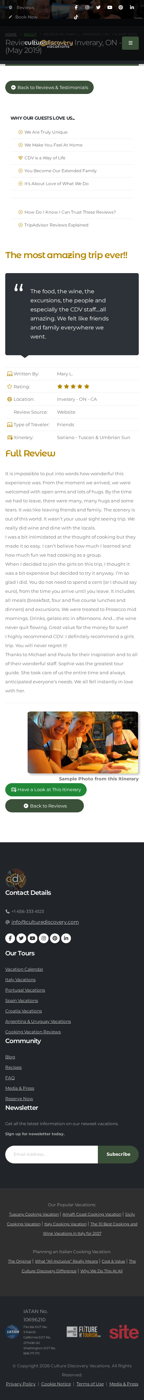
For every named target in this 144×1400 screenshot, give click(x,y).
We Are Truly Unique (45, 132)
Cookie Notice (56, 1384)
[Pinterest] (121, 8)
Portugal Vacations (25, 990)
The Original (19, 1261)
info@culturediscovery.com (45, 922)
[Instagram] (87, 8)
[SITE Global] (124, 1332)
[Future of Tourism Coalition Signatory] (83, 1332)
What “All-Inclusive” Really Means (66, 1261)
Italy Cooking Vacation (65, 1224)
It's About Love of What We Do (56, 183)
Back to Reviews (53, 806)
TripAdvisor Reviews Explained (55, 225)
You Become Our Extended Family (60, 170)
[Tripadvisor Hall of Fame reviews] (21, 7)
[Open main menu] (130, 43)
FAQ (10, 1077)
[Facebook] (76, 8)
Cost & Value (113, 1261)
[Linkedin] (132, 8)
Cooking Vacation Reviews (33, 1031)
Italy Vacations (20, 979)
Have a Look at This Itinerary (48, 789)
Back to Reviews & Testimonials (52, 87)
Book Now (26, 17)
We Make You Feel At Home (52, 145)
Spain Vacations (21, 1000)
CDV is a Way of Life (44, 158)
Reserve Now (19, 1098)
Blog (10, 1057)
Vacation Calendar (24, 969)
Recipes (13, 1067)
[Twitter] (98, 8)
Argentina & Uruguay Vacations (38, 1021)
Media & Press (19, 1088)
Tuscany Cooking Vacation (34, 1214)
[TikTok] (76, 17)
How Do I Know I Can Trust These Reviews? (69, 212)
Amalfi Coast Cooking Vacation (92, 1214)
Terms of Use (90, 1384)
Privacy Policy (21, 1384)
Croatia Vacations (23, 1011)
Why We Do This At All (101, 1271)
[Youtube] (110, 8)
